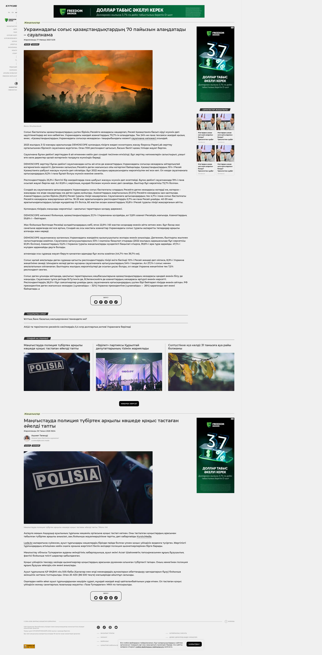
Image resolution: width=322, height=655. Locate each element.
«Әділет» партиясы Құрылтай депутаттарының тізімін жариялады (122, 346)
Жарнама (13, 70)
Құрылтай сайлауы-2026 (110, 645)
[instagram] (98, 627)
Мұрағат (104, 637)
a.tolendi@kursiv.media (40, 440)
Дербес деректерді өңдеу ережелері (183, 637)
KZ (16, 12)
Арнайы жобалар (10, 73)
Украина (35, 44)
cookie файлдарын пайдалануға (149, 647)
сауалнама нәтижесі (144, 138)
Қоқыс (27, 445)
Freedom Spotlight (10, 76)
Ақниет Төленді (39, 435)
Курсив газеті (12, 35)
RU (9, 12)
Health (14, 50)
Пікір (15, 32)
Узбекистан (12, 90)
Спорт (14, 53)
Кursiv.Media (144, 536)
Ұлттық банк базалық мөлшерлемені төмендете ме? (55, 319)
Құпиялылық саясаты (178, 633)
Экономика (12, 47)
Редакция (13, 67)
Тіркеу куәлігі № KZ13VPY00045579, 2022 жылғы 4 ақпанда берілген (47, 631)
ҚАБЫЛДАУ (194, 644)
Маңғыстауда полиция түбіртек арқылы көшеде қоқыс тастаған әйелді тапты (53, 346)
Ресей (27, 44)
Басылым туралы (107, 633)
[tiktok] (104, 627)
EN (13, 12)
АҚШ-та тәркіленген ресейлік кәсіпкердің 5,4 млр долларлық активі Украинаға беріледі (77, 326)
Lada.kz (28, 543)
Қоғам (14, 41)
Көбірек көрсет (129, 404)
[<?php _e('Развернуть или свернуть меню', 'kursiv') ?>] (16, 83)
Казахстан (13, 87)
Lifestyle (13, 44)
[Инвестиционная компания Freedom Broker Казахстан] (10, 20)
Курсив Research (10, 38)
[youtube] (116, 627)
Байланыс (105, 641)
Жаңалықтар (12, 26)
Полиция (35, 445)
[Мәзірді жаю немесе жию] (16, 60)
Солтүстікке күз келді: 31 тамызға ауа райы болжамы (199, 346)
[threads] (110, 627)
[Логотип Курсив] (11, 6)
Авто (15, 29)
